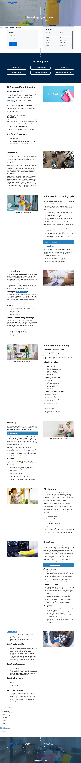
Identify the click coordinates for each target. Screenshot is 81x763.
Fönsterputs (4, 722)
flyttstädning (21, 292)
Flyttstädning (4, 717)
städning (57, 221)
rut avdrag (3, 727)
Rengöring (4, 723)
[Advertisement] (35, 63)
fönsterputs (59, 500)
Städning (48, 380)
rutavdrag (29, 123)
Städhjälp (3, 720)
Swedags (45, 760)
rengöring (57, 555)
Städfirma (14, 176)
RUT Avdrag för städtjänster (8, 712)
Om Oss (70, 3)
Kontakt (75, 3)
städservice (28, 450)
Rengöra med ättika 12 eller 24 (7, 729)
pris (63, 232)
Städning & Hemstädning (7, 718)
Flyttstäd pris (48, 246)
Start (65, 3)
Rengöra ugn (12, 632)
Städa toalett (3, 731)
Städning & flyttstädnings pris (8, 715)
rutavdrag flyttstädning (5, 728)
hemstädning (70, 357)
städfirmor (22, 165)
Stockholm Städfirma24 (12, 100)
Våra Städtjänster (5, 711)
